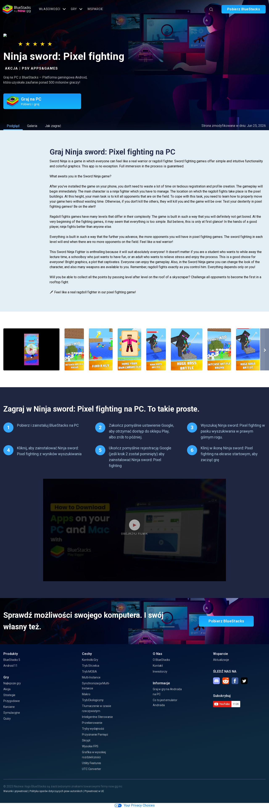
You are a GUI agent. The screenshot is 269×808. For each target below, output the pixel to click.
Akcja (7, 689)
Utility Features (91, 763)
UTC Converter (91, 769)
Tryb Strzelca (90, 665)
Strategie (9, 695)
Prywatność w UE (94, 791)
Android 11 (10, 665)
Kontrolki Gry (90, 659)
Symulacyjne (11, 712)
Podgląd (13, 126)
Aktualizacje (221, 659)
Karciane (9, 706)
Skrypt (86, 740)
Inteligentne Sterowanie (97, 717)
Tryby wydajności (93, 728)
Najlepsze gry (12, 683)
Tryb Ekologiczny (93, 700)
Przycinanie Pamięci (95, 734)
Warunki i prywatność (15, 791)
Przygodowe (11, 701)
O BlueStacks (161, 659)
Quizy (7, 718)
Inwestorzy (160, 671)
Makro (86, 694)
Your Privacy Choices (139, 805)
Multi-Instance (91, 677)
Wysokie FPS (90, 746)
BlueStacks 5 (11, 659)
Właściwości (49, 9)
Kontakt (158, 665)
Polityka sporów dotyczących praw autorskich (56, 791)
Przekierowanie (92, 722)
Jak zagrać (53, 126)
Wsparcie (95, 9)
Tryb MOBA (89, 671)
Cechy (87, 654)
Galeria (32, 126)
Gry (74, 9)
